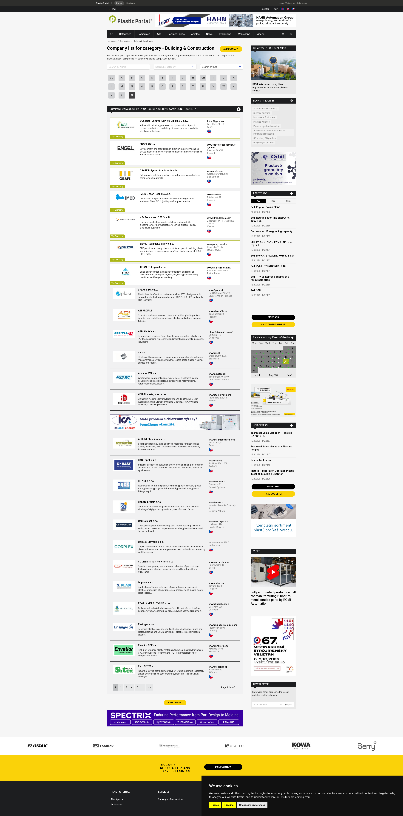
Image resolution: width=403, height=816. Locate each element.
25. (260, 366)
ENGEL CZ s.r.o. (149, 144)
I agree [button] (215, 805)
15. (286, 357)
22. (286, 361)
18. (260, 361)
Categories (125, 34)
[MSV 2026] (273, 646)
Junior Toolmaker (261, 460)
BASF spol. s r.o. (147, 460)
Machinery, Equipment (264, 117)
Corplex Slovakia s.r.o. (151, 541)
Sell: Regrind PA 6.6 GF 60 (265, 207)
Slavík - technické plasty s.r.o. (157, 243)
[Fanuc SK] (273, 401)
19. (267, 361)
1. (286, 348)
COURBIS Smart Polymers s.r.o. (156, 561)
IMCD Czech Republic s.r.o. (155, 193)
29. (286, 366)
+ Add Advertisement (273, 324)
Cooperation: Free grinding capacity (271, 231)
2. (292, 348)
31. (254, 370)
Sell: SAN (256, 290)
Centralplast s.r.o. (148, 521)
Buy (273, 201)
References (116, 804)
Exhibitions (225, 34)
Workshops (244, 34)
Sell (288, 201)
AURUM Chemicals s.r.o (151, 439)
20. (274, 361)
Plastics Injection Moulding (266, 126)
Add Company (230, 49)
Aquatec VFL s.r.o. (148, 373)
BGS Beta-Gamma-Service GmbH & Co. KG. (164, 120)
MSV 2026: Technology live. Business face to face (134, 9)
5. (268, 352)
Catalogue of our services (170, 799)
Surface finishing (261, 113)
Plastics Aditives (261, 122)
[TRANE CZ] (175, 422)
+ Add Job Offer (273, 494)
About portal (117, 799)
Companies (144, 34)
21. (280, 361)
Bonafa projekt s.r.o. (150, 501)
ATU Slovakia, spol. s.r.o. (152, 394)
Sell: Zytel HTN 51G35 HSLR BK (268, 266)
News (209, 34)
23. (292, 361)
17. (254, 361)
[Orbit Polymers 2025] (273, 169)
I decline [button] (228, 805)
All (132, 95)
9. (292, 352)
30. (292, 366)
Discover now (223, 767)
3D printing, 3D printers (264, 138)
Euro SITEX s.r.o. (147, 666)
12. (267, 357)
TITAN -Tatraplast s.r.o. (153, 267)
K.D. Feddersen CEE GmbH (155, 217)
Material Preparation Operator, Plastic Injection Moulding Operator (272, 472)
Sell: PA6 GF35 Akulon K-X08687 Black (272, 255)
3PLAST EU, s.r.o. (148, 289)
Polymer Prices (176, 34)
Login (275, 9)
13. (274, 357)
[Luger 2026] (225, 21)
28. (280, 366)
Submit (288, 704)
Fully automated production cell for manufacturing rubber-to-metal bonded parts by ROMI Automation (273, 597)
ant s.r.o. (143, 352)
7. (280, 352)
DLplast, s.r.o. (146, 582)
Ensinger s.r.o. (146, 624)
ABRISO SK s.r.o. (147, 331)
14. (280, 357)
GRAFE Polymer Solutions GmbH (158, 170)
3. (254, 352)
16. (292, 357)
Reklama (130, 3)
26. (267, 366)
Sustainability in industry (265, 108)
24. (254, 366)
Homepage (111, 41)
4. (261, 352)
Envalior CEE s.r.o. (148, 645)
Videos (260, 34)
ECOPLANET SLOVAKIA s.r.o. (154, 603)
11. (260, 357)
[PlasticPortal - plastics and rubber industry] (130, 21)
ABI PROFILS (145, 310)
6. (274, 352)
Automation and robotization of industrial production (269, 132)
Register (265, 9)
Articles (195, 34)
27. (274, 366)
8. (286, 352)
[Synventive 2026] (175, 718)
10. (254, 357)
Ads (159, 34)
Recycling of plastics (263, 142)
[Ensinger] (273, 524)
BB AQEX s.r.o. (146, 481)
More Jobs (273, 486)
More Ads (273, 317)
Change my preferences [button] (252, 805)
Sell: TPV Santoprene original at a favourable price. (270, 278)
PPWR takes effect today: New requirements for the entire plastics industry (270, 87)
